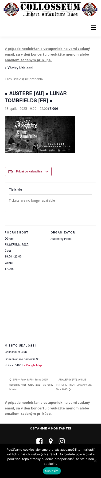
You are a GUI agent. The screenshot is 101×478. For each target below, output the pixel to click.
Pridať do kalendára (29, 171)
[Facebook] (39, 441)
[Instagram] (62, 441)
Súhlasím (51, 471)
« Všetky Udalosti (19, 67)
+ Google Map (33, 365)
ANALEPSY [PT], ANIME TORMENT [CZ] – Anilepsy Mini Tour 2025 (74, 384)
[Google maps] (51, 441)
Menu (93, 27)
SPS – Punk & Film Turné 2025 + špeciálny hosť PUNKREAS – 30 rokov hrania (31, 384)
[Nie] (95, 460)
